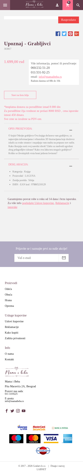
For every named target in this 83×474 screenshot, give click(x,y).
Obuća (8, 294)
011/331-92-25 (40, 72)
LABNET (41, 469)
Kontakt (9, 359)
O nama (9, 353)
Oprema (9, 305)
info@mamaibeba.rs (50, 76)
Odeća (8, 289)
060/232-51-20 (40, 67)
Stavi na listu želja (20, 95)
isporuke (12, 207)
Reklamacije (62, 203)
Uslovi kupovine (14, 321)
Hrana (8, 300)
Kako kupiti (11, 332)
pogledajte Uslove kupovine (38, 203)
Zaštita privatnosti (15, 338)
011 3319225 (11, 394)
